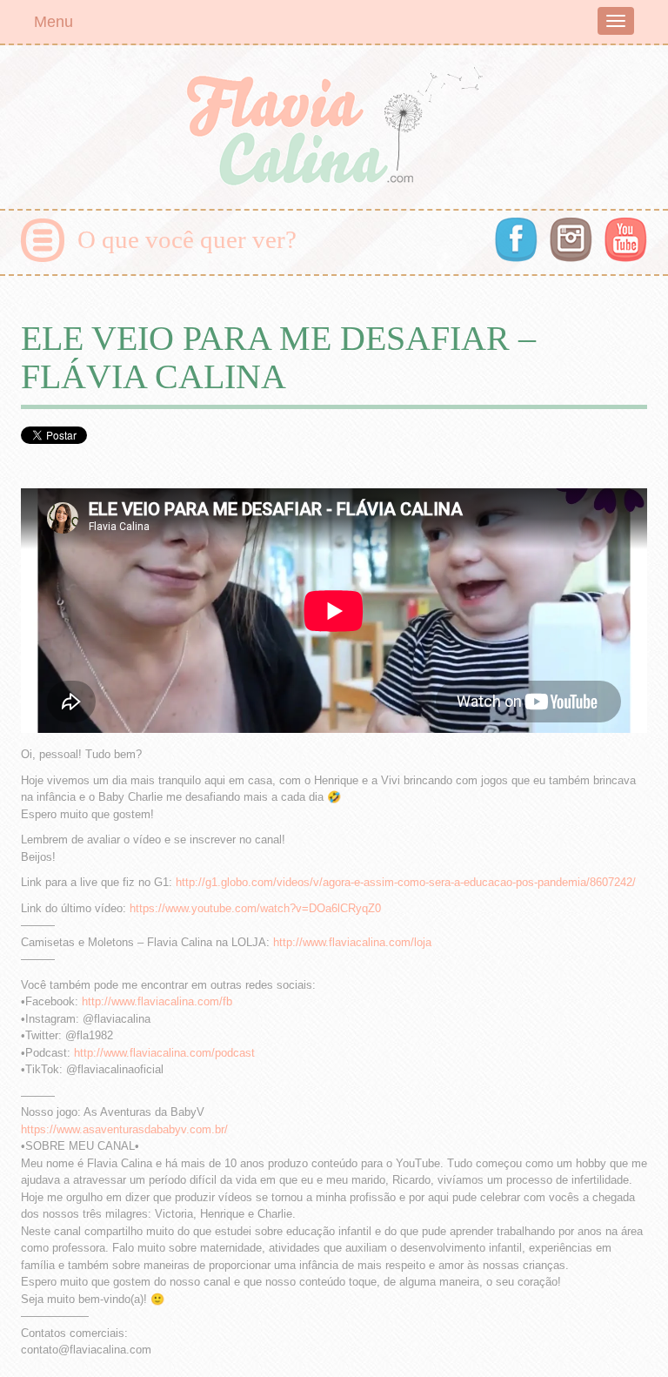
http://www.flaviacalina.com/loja (352, 942)
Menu (53, 21)
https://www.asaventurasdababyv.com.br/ (124, 1129)
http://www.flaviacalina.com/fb (157, 1001)
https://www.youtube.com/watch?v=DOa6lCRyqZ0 (255, 908)
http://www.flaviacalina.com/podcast (164, 1052)
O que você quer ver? (187, 239)
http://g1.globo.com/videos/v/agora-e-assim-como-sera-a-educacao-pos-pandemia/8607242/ (406, 882)
